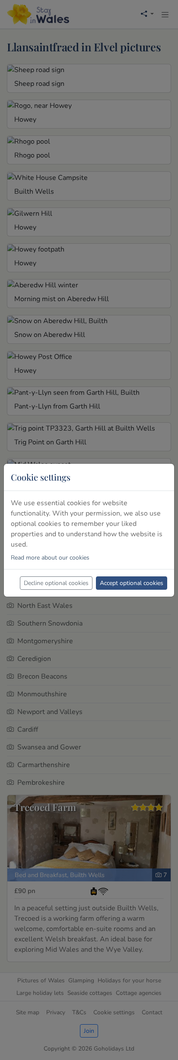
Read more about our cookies (50, 558)
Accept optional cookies (131, 583)
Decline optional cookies (56, 583)
